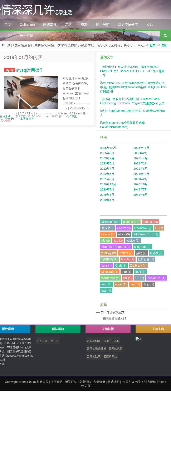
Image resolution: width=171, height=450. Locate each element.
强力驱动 (150, 382)
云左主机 (42, 341)
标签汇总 (71, 382)
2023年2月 (140, 163)
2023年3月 (107, 163)
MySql (9, 70)
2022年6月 (140, 168)
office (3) (124, 234)
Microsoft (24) (110, 221)
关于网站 (57, 382)
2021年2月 (140, 179)
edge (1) (120, 284)
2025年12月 (108, 147)
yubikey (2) (108, 253)
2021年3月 (107, 179)
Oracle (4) (108, 234)
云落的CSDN (111, 341)
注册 (164, 45)
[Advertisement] (85, 420)
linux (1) (140, 271)
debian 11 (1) (156, 278)
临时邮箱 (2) (109, 259)
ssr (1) (127, 278)
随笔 (83, 24)
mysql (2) (156, 253)
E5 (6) (159, 228)
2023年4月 (140, 158)
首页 (7, 24)
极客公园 (42, 382)
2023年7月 (107, 158)
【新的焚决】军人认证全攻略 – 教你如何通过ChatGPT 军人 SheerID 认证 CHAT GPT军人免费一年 (132, 71)
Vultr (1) (106, 265)
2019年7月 (140, 189)
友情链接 (99, 382)
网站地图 (113, 382)
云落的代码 (115, 348)
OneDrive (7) (142, 228)
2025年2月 (140, 153)
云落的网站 (110, 356)
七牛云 (55, 341)
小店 (7, 35)
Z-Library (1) (138, 265)
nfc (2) (105, 240)
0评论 (73, 116)
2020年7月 (107, 189)
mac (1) (106, 284)
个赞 (7, 121)
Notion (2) (126, 253)
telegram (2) (142, 246)
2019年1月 (107, 200)
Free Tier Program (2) (116, 246)
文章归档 (85, 382)
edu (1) (126, 271)
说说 (149, 24)
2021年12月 (141, 174)
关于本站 (26, 35)
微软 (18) (107, 228)
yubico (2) (133, 240)
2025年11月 (141, 147)
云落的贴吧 (94, 356)
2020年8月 (140, 184)
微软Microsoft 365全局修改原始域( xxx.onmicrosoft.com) (122, 124)
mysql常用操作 (29, 70)
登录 (153, 45)
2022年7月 (107, 168)
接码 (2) (141, 253)
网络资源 (50, 24)
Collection (27, 24)
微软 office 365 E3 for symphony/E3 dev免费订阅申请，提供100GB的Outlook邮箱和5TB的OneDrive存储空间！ (133, 87)
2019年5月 (140, 194)
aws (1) (106, 290)
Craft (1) (120, 265)
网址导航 (102, 24)
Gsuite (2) (127, 259)
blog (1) (135, 284)
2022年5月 (107, 174)
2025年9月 (107, 153)
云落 (88, 386)
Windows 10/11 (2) (145, 234)
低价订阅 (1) (146, 259)
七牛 (138, 382)
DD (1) (139, 278)
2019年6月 (107, 194)
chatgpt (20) (131, 221)
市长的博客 (94, 341)
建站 (68, 24)
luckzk (7, 116)
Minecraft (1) (109, 271)
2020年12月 (108, 184)
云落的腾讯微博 (96, 348)
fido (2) (118, 240)
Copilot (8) (124, 228)
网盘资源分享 (128, 24)
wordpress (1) (110, 278)
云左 (128, 382)
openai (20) (150, 221)
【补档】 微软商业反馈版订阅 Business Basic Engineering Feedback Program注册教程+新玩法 (132, 101)
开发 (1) (149, 284)
